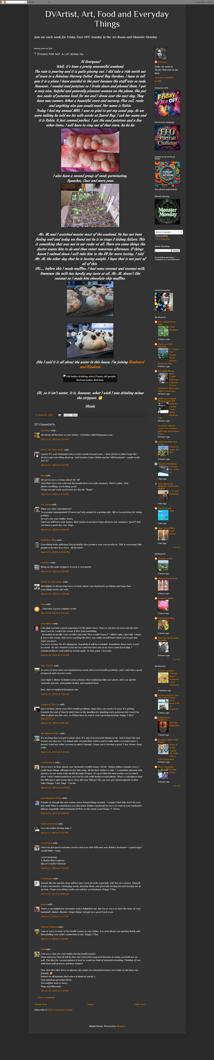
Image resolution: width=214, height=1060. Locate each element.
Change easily (165, 558)
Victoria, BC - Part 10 (173, 469)
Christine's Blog (166, 618)
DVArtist (162, 62)
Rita (43, 475)
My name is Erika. (50, 733)
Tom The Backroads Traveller (168, 639)
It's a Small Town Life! (166, 323)
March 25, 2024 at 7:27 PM (55, 439)
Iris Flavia (46, 504)
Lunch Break (164, 508)
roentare (45, 562)
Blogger (121, 1026)
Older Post (139, 1004)
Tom (43, 604)
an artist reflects (166, 425)
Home (90, 1004)
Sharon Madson (49, 927)
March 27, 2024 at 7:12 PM (54, 939)
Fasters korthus (166, 670)
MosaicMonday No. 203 (174, 449)
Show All (176, 547)
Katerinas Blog (48, 540)
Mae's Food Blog (166, 528)
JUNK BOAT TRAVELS (164, 718)
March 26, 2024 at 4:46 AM (55, 694)
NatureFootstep (49, 824)
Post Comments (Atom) (60, 1010)
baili (43, 949)
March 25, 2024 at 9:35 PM (55, 494)
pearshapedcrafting (51, 798)
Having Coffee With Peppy (168, 741)
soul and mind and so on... (167, 442)
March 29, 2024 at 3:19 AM (54, 991)
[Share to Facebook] (73, 415)
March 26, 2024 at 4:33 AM (55, 655)
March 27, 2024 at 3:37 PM (54, 916)
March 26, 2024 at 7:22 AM (55, 752)
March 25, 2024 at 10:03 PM (55, 552)
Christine (45, 430)
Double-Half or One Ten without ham (168, 696)
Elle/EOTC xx (48, 718)
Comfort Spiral (165, 598)
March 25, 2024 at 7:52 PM (55, 465)
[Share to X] (70, 415)
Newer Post (41, 1004)
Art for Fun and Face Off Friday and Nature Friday (168, 431)
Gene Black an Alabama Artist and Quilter (168, 486)
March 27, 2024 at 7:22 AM (55, 868)
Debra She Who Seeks (52, 449)
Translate (165, 239)
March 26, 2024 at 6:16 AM (54, 723)
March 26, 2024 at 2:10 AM (55, 571)
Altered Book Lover (168, 578)
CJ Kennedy (46, 878)
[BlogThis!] (67, 415)
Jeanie (44, 904)
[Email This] (65, 415)
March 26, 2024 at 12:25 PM (55, 787)
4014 (171, 511)
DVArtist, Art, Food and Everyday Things (107, 19)
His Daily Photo (166, 371)
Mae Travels (47, 665)
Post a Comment (46, 997)
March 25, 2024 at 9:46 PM (55, 529)
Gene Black (46, 623)
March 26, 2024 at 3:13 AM (54, 613)
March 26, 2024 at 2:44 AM (55, 594)
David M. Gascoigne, (51, 582)
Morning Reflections (174, 725)
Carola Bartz (47, 762)
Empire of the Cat (50, 704)
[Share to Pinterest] (76, 415)
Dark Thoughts (166, 767)
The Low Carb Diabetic (165, 345)
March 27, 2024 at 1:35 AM (54, 832)
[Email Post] (59, 415)
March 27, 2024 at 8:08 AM (55, 894)
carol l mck (46, 843)
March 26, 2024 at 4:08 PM (55, 813)
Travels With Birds (167, 464)
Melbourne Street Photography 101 (167, 399)
